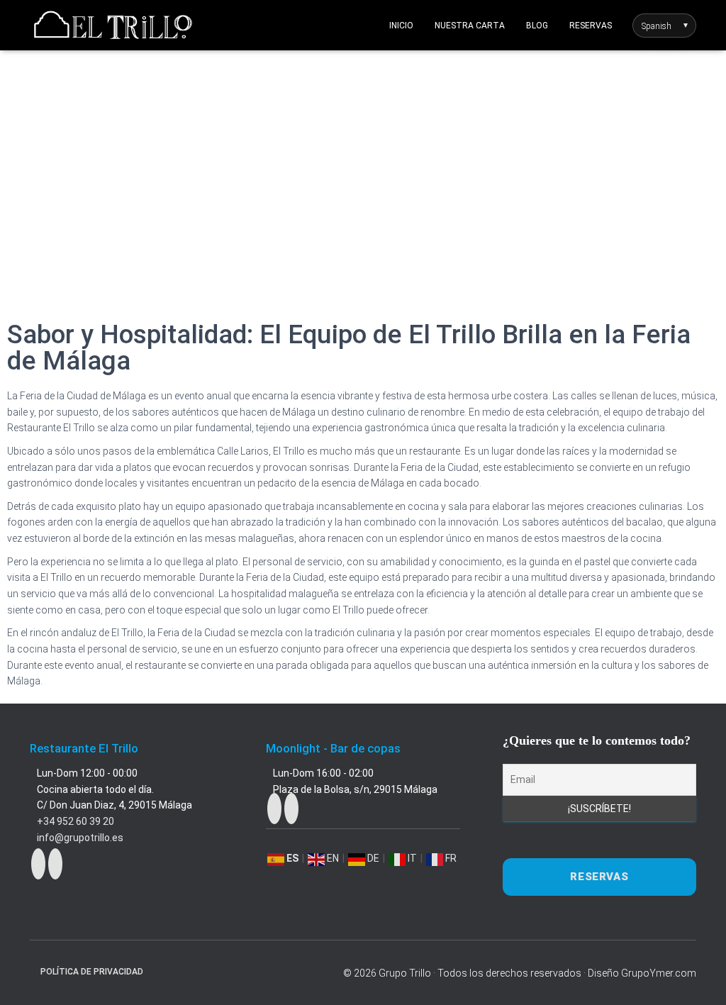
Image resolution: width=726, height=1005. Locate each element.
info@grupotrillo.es (80, 837)
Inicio (401, 25)
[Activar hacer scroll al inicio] (698, 976)
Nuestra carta (470, 25)
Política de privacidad (91, 972)
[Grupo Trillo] (113, 25)
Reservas (590, 25)
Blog (537, 25)
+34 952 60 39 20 (75, 821)
